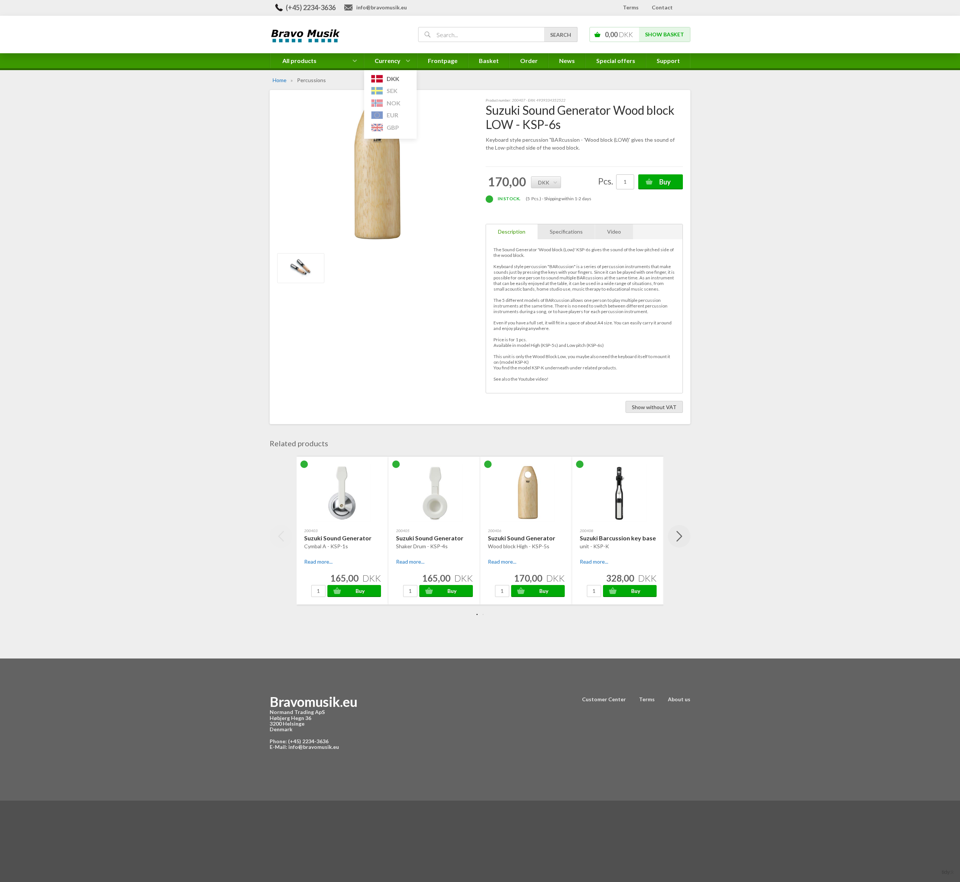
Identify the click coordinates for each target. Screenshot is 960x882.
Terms (631, 7)
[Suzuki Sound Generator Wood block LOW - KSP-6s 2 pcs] (300, 268)
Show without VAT (654, 407)
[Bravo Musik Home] (335, 35)
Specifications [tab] (566, 231)
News (567, 60)
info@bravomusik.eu (381, 7)
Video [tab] (614, 231)
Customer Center (604, 699)
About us (679, 699)
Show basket (664, 34)
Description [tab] (511, 231)
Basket (489, 60)
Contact (662, 7)
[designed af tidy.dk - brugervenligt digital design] (948, 871)
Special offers (615, 60)
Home (279, 80)
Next (679, 536)
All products (299, 60)
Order (529, 60)
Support (668, 60)
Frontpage (443, 60)
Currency (388, 62)
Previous (281, 536)
